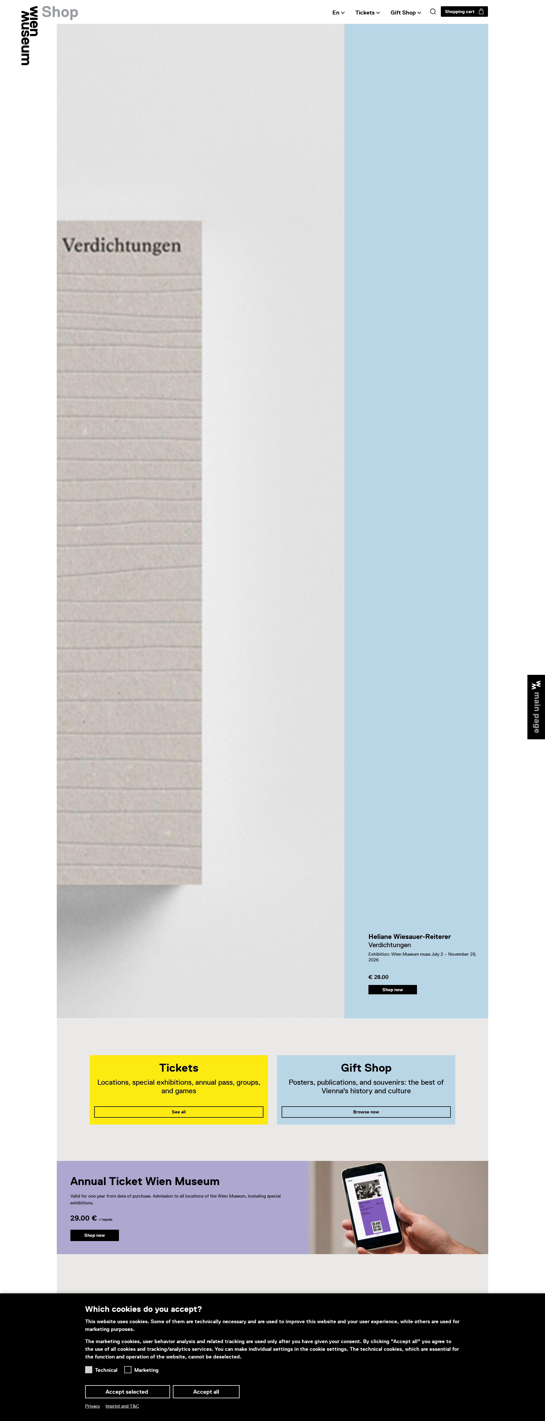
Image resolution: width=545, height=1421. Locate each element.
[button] (433, 11)
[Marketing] (129, 1368)
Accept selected (128, 1392)
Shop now (392, 989)
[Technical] (90, 1368)
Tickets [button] (365, 12)
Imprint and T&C (122, 1406)
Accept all (206, 1392)
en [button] (335, 12)
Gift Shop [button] (403, 12)
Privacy (92, 1406)
